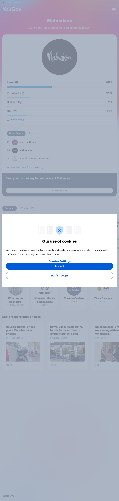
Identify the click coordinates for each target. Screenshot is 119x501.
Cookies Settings (59, 261)
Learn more (53, 254)
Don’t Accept (59, 275)
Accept (59, 266)
